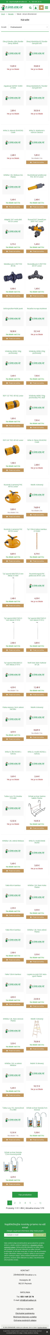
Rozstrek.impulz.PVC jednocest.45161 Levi (37, 575)
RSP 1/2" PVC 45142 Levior (13, 396)
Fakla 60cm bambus (13, 885)
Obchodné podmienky (25, 1313)
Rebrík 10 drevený (37, 1063)
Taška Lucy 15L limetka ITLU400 (13, 797)
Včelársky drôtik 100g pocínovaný (13, 352)
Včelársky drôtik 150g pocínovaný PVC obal (37, 397)
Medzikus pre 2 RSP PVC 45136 (13, 265)
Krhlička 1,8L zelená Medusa (13, 841)
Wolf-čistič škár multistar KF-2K (37, 664)
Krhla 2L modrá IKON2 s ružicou (37, 753)
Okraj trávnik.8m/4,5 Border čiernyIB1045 (36, 42)
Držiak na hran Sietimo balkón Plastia (36, 797)
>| (40, 1203)
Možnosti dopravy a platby (25, 1317)
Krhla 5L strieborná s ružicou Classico (37, 131)
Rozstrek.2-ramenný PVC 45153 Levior (13, 530)
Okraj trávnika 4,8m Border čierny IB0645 (13, 42)
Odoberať (39, 1235)
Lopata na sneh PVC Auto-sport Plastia (37, 975)
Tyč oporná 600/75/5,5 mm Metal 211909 (13, 575)
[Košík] (41, 7)
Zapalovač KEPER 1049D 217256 (13, 87)
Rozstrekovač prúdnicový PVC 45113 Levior (36, 176)
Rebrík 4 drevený (37, 485)
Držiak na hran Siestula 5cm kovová (36, 1109)
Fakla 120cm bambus (13, 974)
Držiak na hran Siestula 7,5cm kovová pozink (13, 1153)
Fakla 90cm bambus (13, 930)
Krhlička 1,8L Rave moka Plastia (37, 886)
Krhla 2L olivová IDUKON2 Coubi (13, 131)
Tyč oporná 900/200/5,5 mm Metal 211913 (13, 664)
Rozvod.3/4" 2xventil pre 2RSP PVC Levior (37, 220)
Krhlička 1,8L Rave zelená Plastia (36, 931)
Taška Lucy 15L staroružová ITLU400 (13, 1109)
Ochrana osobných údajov (25, 1320)
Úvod (3, 14)
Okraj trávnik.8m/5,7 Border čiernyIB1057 (36, 87)
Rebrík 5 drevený (37, 1019)
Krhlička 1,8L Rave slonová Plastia (13, 1020)
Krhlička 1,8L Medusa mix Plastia (13, 176)
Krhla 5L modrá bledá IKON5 (37, 842)
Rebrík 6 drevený (37, 707)
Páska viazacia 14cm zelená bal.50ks (13, 708)
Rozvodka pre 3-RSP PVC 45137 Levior (36, 265)
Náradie (10, 14)
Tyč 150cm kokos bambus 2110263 (37, 530)
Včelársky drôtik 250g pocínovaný (37, 352)
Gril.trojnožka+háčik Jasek (13, 308)
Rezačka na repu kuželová (37, 308)
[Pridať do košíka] (37, 162)
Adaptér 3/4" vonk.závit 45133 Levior (13, 220)
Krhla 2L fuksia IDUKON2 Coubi (36, 441)
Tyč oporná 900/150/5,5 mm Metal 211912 (37, 619)
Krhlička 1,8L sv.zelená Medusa (13, 1064)
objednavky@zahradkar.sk (18, 2)
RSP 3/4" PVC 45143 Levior (13, 440)
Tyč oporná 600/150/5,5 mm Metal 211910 (13, 619)
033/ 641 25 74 (36, 2)
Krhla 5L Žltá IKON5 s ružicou (13, 753)
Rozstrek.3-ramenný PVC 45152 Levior (13, 486)
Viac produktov (25, 1194)
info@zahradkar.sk (28, 1300)
